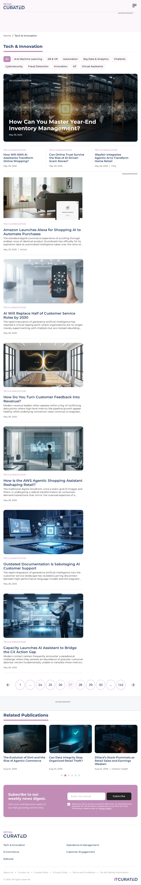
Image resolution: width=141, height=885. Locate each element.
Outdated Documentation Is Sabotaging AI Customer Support (41, 566)
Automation (70, 59)
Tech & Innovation (20, 80)
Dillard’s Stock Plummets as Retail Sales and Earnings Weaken (114, 761)
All (7, 59)
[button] (62, 775)
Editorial (8, 858)
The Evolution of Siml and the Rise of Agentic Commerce (24, 759)
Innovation (60, 66)
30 (101, 685)
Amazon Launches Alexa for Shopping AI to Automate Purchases (42, 232)
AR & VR (53, 59)
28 (80, 685)
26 (60, 685)
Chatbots (119, 59)
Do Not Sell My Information (114, 872)
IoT (74, 66)
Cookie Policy (41, 872)
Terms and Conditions (84, 872)
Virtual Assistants (92, 66)
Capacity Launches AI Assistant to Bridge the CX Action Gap (40, 650)
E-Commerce (11, 851)
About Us (8, 872)
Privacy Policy (60, 872)
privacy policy (105, 808)
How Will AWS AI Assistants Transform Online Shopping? (18, 158)
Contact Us (23, 872)
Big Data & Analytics (96, 59)
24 (40, 685)
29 (91, 685)
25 (50, 685)
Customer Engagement (80, 851)
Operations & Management (82, 845)
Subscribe (119, 796)
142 (120, 685)
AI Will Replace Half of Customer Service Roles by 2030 (39, 315)
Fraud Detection (38, 66)
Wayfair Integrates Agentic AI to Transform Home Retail (111, 158)
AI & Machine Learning (28, 59)
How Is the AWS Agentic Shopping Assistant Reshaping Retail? (42, 483)
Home (7, 35)
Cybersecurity (14, 66)
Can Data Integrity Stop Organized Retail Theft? (66, 759)
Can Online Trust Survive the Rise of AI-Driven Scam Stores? (66, 158)
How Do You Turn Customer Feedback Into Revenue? (41, 399)
